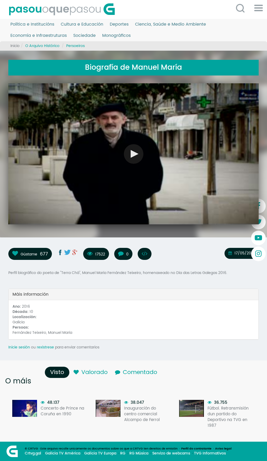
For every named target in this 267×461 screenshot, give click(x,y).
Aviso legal (223, 449)
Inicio (15, 46)
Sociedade (84, 36)
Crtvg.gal (33, 453)
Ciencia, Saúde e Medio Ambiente (170, 24)
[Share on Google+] (75, 252)
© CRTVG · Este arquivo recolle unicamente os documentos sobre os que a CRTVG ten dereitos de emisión (101, 449)
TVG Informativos (210, 453)
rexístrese (45, 347)
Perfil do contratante (196, 449)
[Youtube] (258, 238)
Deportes (119, 24)
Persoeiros (75, 46)
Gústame (29, 254)
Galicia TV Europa (100, 453)
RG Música (138, 453)
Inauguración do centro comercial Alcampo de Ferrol (142, 414)
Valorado (94, 372)
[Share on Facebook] (60, 252)
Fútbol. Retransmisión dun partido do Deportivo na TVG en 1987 (228, 417)
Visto (58, 372)
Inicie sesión (19, 347)
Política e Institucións (32, 24)
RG (122, 453)
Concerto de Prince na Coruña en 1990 (62, 411)
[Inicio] (64, 9)
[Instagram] (258, 254)
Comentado (140, 372)
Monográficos (116, 36)
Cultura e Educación (82, 24)
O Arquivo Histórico (42, 46)
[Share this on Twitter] (67, 252)
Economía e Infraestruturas (38, 36)
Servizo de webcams (171, 453)
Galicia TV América (62, 453)
